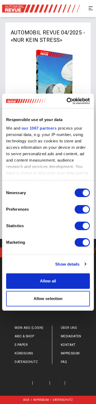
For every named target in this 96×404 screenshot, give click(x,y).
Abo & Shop (24, 336)
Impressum (70, 353)
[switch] (82, 209)
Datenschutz (26, 362)
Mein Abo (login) (29, 328)
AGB (26, 399)
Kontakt (68, 345)
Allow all (48, 281)
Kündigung (24, 353)
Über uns (69, 328)
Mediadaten (71, 336)
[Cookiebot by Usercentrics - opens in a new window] (68, 101)
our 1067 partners (39, 128)
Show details (67, 264)
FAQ (64, 362)
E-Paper (21, 345)
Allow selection (48, 298)
